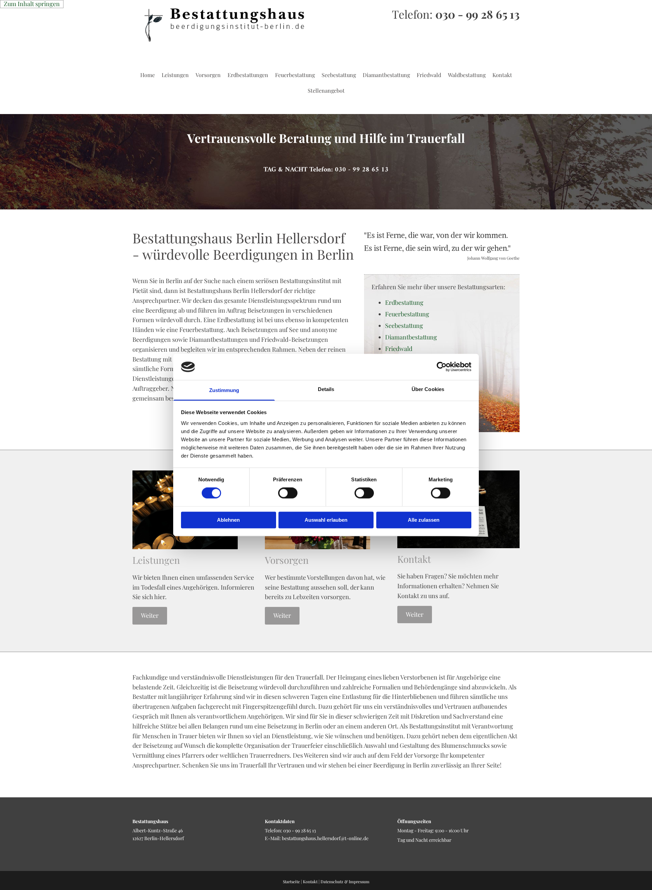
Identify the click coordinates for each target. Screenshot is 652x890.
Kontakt (502, 74)
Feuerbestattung (295, 74)
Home (147, 74)
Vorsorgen (208, 74)
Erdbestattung (404, 302)
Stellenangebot (326, 90)
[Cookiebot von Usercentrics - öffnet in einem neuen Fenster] (441, 367)
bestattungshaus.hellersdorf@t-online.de (325, 838)
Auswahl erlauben (326, 520)
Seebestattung (339, 74)
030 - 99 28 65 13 (477, 13)
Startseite (291, 881)
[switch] (287, 493)
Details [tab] (326, 389)
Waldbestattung (467, 74)
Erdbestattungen (248, 74)
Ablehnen (228, 520)
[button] (326, 170)
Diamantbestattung (386, 74)
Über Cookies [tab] (428, 389)
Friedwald (429, 74)
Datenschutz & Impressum (345, 881)
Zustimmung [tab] (224, 390)
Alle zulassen (423, 520)
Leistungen (175, 74)
